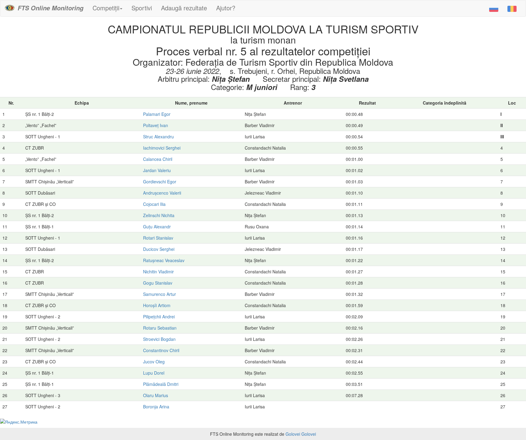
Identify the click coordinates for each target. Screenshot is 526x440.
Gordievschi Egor (159, 181)
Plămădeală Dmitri (160, 384)
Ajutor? (225, 7)
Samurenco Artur (159, 294)
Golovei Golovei (301, 434)
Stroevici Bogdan (159, 339)
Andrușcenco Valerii (162, 193)
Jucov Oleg (154, 362)
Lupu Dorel (153, 373)
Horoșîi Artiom (156, 305)
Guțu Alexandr (157, 226)
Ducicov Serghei (158, 249)
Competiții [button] (106, 7)
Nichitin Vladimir (158, 272)
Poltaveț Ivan (155, 125)
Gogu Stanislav (157, 283)
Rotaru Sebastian (160, 328)
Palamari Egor (156, 114)
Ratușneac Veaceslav (163, 260)
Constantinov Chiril (161, 350)
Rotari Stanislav (158, 238)
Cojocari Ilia (154, 204)
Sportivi (142, 7)
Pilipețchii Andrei (159, 317)
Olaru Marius (155, 395)
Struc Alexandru (158, 136)
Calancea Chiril (157, 159)
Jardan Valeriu (157, 170)
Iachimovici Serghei (162, 148)
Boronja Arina (156, 407)
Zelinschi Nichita (158, 215)
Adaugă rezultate (184, 7)
